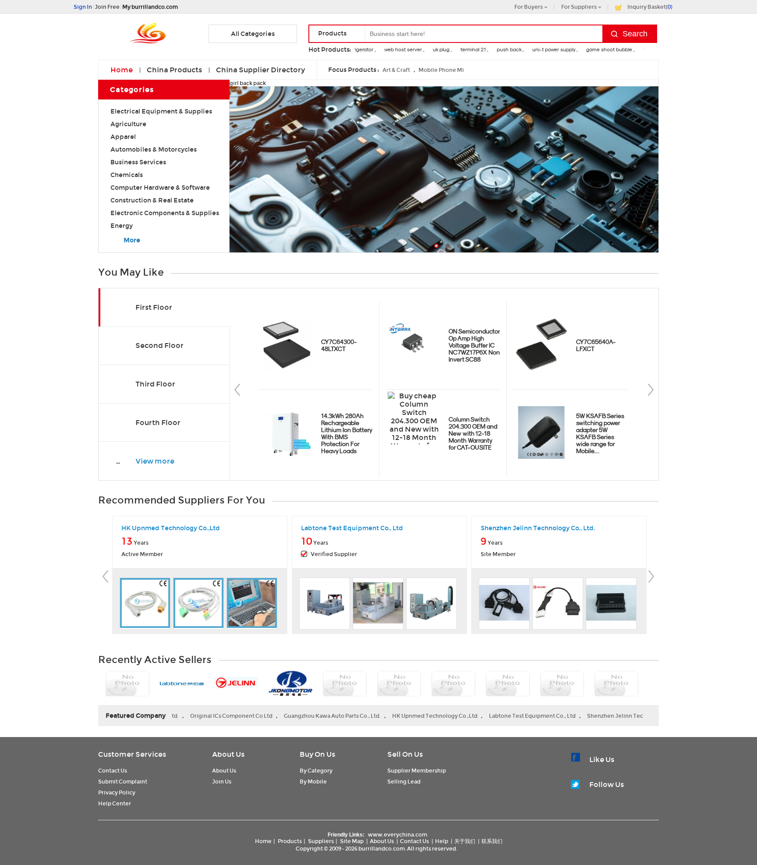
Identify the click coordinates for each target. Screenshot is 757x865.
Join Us (221, 781)
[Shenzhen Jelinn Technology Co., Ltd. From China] (236, 683)
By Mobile (313, 781)
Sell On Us (405, 754)
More (132, 240)
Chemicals (126, 175)
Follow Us (606, 784)
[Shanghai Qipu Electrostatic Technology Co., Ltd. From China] (562, 684)
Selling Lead (404, 781)
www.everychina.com (397, 834)
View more (154, 461)
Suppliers (321, 841)
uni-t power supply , (546, 49)
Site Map (352, 841)
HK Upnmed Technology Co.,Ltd (392, 716)
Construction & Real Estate (152, 200)
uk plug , (433, 49)
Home (121, 70)
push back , (501, 49)
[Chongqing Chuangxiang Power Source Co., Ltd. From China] (345, 684)
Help (441, 841)
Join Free (107, 7)
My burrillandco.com (150, 7)
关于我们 (464, 841)
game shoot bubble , (601, 49)
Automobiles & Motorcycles (153, 149)
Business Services (138, 162)
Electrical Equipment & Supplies (161, 111)
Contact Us (112, 770)
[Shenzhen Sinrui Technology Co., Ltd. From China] (508, 684)
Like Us (601, 759)
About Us (228, 754)
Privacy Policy (116, 792)
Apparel (123, 137)
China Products (174, 70)
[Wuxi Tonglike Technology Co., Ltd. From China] (399, 684)
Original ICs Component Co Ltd (189, 716)
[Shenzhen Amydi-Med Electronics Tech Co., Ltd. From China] (453, 684)
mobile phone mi (441, 70)
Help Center (114, 803)
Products (290, 841)
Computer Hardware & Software (160, 187)
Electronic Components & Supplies (164, 213)
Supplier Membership (416, 770)
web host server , (395, 49)
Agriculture (128, 124)
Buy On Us (317, 754)
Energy (121, 226)
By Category (316, 770)
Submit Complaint (122, 781)
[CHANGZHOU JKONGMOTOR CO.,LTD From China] (290, 684)
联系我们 (491, 841)
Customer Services (132, 754)
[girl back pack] (444, 172)
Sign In (83, 7)
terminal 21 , (466, 49)
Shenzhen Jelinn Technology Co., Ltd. (595, 716)
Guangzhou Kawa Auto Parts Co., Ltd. (290, 716)
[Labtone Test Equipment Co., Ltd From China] (182, 684)
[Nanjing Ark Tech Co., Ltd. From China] (616, 684)
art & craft (396, 70)
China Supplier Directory (260, 70)
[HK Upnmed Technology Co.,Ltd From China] (127, 684)
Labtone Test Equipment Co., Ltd (490, 716)
